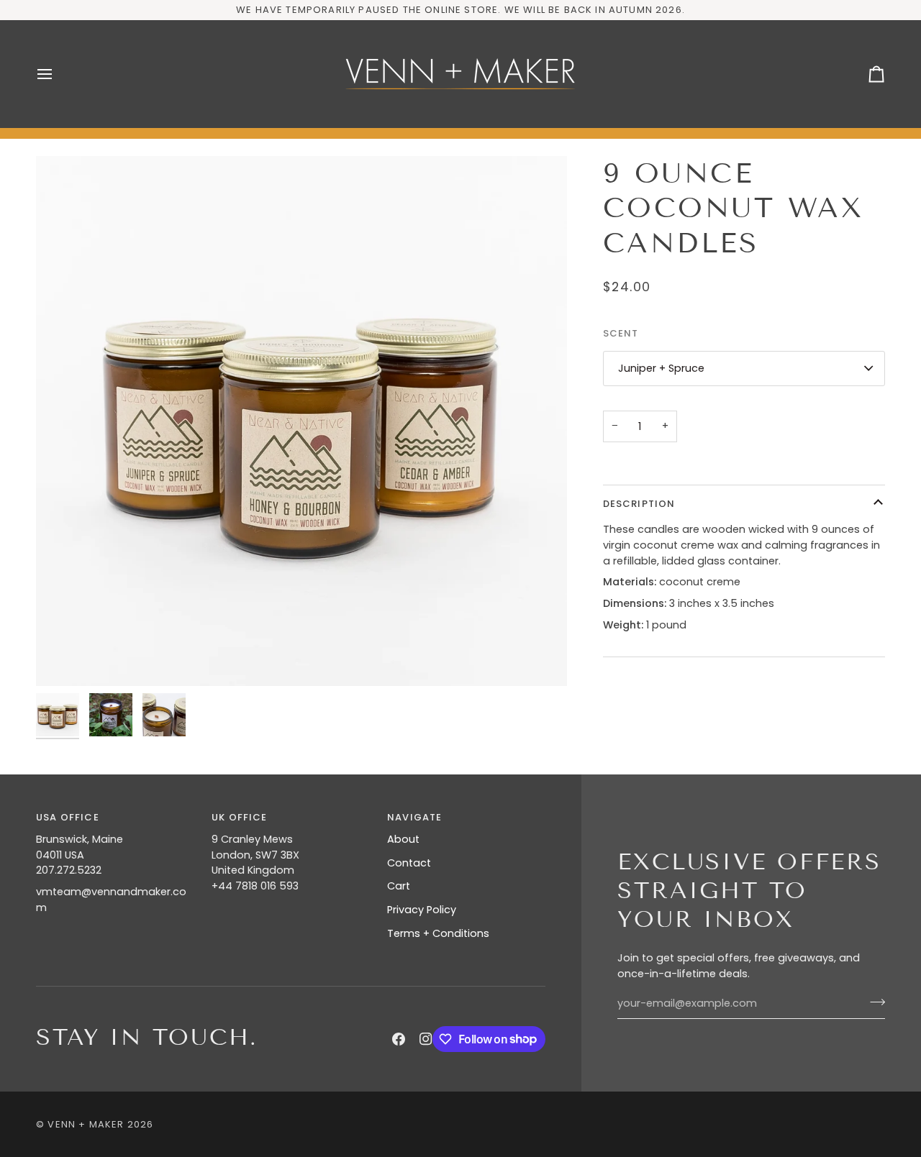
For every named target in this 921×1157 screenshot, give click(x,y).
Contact (409, 863)
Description (639, 504)
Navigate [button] (414, 817)
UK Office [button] (240, 817)
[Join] (873, 1001)
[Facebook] (398, 1039)
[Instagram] (425, 1039)
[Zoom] (301, 421)
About (403, 839)
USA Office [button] (67, 817)
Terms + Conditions (438, 933)
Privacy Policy (421, 909)
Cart (398, 886)
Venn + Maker (85, 1124)
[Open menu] (57, 74)
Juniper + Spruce (661, 368)
